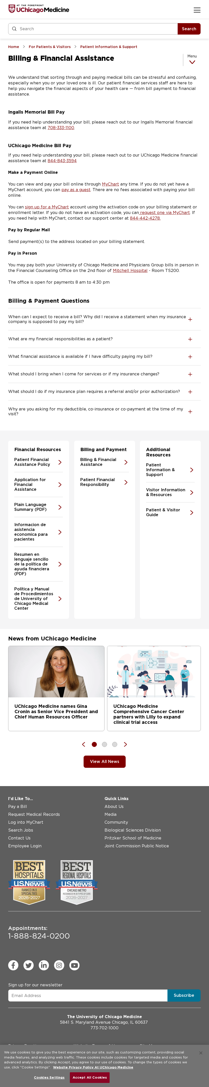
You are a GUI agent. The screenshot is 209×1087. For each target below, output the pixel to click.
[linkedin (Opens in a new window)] (44, 965)
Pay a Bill (17, 806)
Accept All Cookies (90, 1077)
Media (110, 814)
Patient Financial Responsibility (97, 482)
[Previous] (86, 744)
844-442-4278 (145, 218)
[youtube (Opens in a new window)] (74, 965)
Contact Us (19, 838)
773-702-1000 (104, 1027)
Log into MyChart (25, 822)
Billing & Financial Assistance (98, 462)
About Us (114, 806)
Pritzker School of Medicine (132, 838)
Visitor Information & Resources (165, 492)
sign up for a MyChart (47, 207)
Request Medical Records (34, 814)
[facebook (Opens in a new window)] (13, 965)
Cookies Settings (49, 1077)
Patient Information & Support (160, 470)
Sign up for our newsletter (35, 985)
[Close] (200, 1053)
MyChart (110, 184)
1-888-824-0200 (39, 932)
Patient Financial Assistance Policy (32, 462)
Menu (192, 56)
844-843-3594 (62, 160)
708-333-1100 (61, 127)
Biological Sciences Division (132, 830)
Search (189, 28)
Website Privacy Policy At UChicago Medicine (93, 1067)
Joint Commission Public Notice (136, 846)
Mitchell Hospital (130, 270)
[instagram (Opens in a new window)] (59, 965)
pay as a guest (75, 189)
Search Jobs (20, 830)
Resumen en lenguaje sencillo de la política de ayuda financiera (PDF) (31, 564)
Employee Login (25, 846)
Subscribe (184, 995)
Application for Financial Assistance (30, 484)
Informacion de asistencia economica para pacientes (31, 532)
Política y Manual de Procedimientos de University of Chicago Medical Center (33, 599)
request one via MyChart (164, 212)
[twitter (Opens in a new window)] (28, 965)
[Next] (122, 744)
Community (116, 822)
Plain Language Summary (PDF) (30, 507)
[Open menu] (197, 10)
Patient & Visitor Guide (163, 512)
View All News (104, 761)
